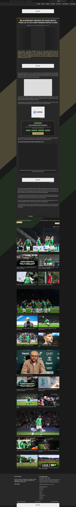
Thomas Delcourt (41, 489)
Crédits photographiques (54, 501)
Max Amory (40, 490)
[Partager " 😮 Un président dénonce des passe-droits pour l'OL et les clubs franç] (34, 216)
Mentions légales (21, 1)
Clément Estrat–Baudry (42, 495)
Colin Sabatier (41, 496)
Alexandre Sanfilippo (34, 25)
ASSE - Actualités (46, 25)
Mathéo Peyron (41, 494)
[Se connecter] (72, 1)
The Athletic (30, 73)
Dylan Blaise (40, 499)
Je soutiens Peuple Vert (38, 133)
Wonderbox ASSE (22, 481)
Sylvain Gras (40, 491)
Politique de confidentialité (14, 1)
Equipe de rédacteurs (28, 1)
